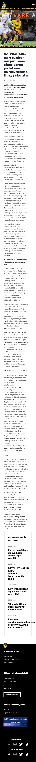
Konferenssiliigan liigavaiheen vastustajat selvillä (18, 554)
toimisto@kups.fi (9, 678)
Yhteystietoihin (12, 695)
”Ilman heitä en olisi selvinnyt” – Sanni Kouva (18, 607)
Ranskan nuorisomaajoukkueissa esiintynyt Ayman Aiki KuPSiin (21, 623)
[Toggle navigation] (33, 4)
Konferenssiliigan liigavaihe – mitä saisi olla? (18, 591)
